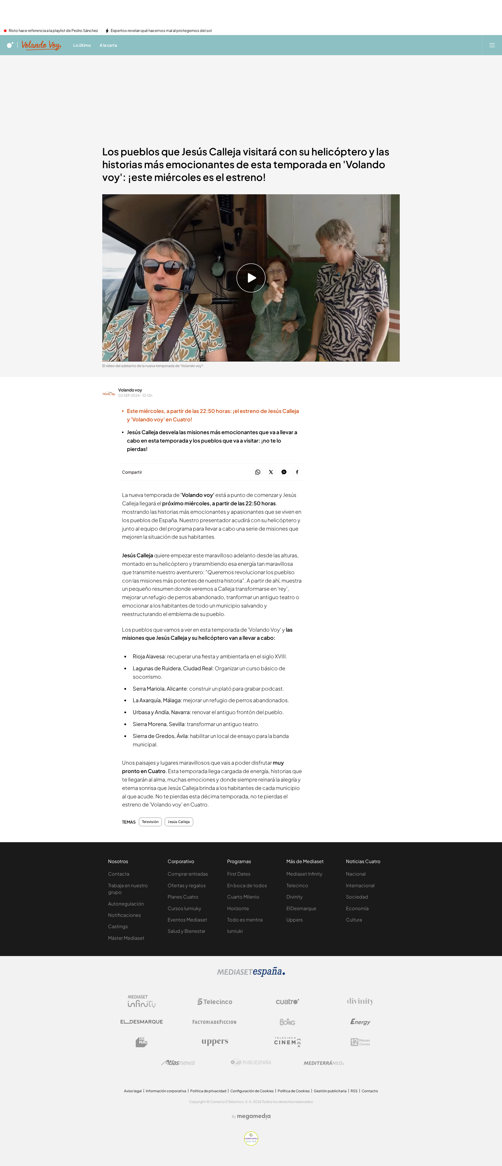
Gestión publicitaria (330, 1091)
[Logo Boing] (287, 1022)
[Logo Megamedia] (253, 1116)
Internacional (360, 885)
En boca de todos (247, 885)
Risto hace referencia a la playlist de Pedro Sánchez (53, 30)
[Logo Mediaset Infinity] (142, 1001)
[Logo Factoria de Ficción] (215, 1022)
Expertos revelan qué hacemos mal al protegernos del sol (161, 30)
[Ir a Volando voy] (42, 45)
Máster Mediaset (126, 938)
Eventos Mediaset (187, 920)
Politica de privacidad (208, 1091)
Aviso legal (133, 1091)
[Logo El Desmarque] (142, 1022)
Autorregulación (126, 904)
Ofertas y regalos (187, 885)
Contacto (370, 1091)
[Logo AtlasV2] (178, 1062)
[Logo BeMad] (142, 1042)
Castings (118, 926)
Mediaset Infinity (304, 874)
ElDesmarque (301, 908)
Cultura (354, 920)
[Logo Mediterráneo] (324, 1062)
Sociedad (357, 897)
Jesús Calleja (179, 822)
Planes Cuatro (183, 897)
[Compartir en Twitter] (271, 472)
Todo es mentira (245, 920)
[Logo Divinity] (360, 1001)
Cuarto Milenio (243, 897)
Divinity (294, 897)
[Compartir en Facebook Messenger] (284, 472)
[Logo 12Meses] (360, 1042)
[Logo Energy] (360, 1022)
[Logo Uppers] (215, 1042)
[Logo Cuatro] (287, 1001)
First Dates (238, 874)
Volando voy (130, 390)
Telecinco (297, 885)
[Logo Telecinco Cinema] (287, 1042)
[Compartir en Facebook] (297, 472)
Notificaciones (124, 915)
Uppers (294, 920)
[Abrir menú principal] (492, 45)
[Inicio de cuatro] (10, 45)
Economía (357, 908)
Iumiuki (235, 931)
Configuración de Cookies (252, 1091)
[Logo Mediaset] (251, 975)
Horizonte (238, 908)
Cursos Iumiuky (184, 908)
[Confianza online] (251, 1144)
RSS (354, 1091)
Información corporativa (166, 1091)
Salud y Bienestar (186, 931)
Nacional (356, 874)
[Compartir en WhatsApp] (258, 472)
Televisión (150, 822)
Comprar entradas (188, 874)
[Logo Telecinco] (214, 1001)
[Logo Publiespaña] (251, 1062)
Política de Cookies (294, 1091)
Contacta (118, 874)
